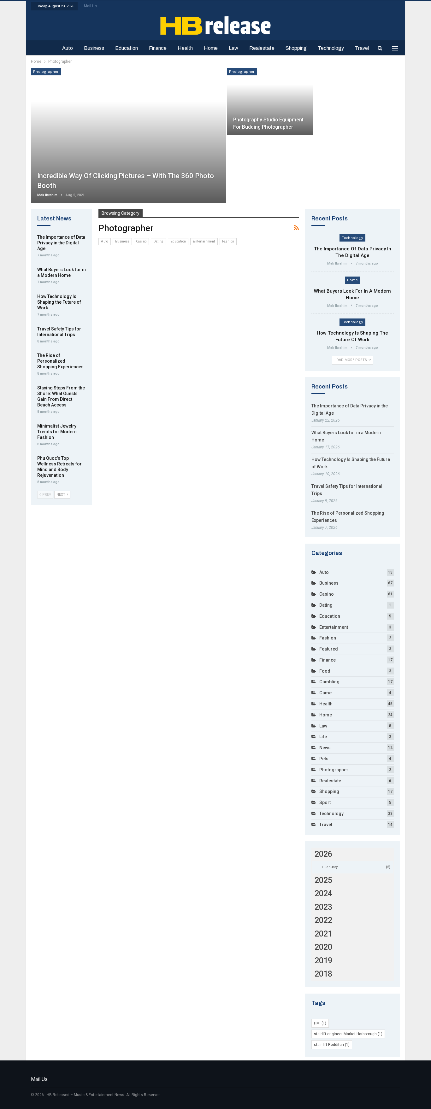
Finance (158, 48)
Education (126, 48)
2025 (323, 880)
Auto (67, 48)
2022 (323, 920)
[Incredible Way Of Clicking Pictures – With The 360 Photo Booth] (128, 135)
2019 (323, 960)
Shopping (296, 48)
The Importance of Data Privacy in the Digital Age (61, 243)
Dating (158, 241)
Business (94, 48)
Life (323, 736)
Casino (141, 241)
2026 (323, 854)
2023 (323, 907)
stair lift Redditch (332, 1044)
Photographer (46, 71)
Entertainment (204, 241)
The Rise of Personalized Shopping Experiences (60, 361)
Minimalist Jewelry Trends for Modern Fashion (57, 431)
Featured (328, 648)
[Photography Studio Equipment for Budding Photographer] (270, 102)
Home (211, 48)
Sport (325, 802)
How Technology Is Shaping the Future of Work (59, 302)
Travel (362, 48)
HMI (320, 1023)
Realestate (262, 48)
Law (233, 48)
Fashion (228, 241)
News (325, 747)
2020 (323, 947)
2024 (323, 893)
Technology (331, 48)
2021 (323, 933)
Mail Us (90, 6)
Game (325, 692)
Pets (323, 758)
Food (324, 671)
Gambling (329, 681)
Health (185, 48)
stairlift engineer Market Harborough (348, 1034)
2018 (323, 973)
